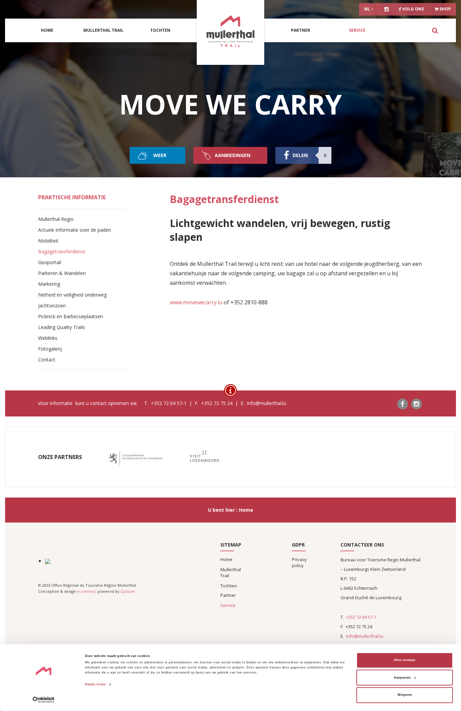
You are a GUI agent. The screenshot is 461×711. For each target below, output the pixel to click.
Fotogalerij (50, 349)
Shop (444, 9)
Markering (49, 284)
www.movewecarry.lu (196, 302)
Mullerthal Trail (103, 30)
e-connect (86, 591)
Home (47, 30)
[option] (136, 458)
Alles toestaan (404, 660)
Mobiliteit (48, 240)
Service (357, 30)
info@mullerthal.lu (364, 636)
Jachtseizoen (52, 305)
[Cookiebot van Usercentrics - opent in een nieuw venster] (43, 699)
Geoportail (49, 262)
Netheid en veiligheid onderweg (72, 294)
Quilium (127, 591)
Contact (46, 359)
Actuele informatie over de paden (74, 230)
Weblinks (47, 338)
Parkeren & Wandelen (62, 273)
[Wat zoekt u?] (435, 30)
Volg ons (412, 9)
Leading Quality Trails (61, 327)
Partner (300, 30)
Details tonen (95, 684)
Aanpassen (402, 677)
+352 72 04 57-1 (361, 617)
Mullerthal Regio (56, 219)
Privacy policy (299, 562)
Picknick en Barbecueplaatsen (70, 316)
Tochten (160, 30)
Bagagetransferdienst (61, 251)
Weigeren (405, 695)
